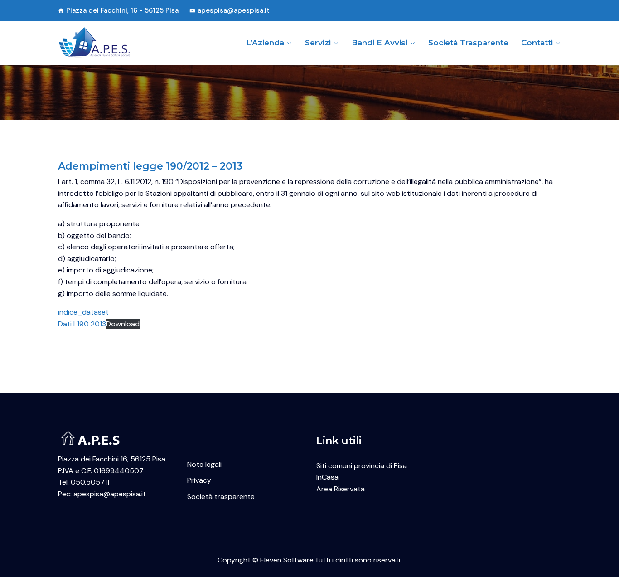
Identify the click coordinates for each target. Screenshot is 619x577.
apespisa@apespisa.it (234, 10)
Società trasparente (468, 42)
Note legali (204, 464)
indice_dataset (83, 312)
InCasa (327, 477)
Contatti (537, 42)
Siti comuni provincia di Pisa (361, 465)
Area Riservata (340, 489)
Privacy (199, 480)
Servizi (318, 42)
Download (123, 324)
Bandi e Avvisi (379, 42)
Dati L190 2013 (82, 324)
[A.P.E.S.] (116, 42)
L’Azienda (265, 42)
